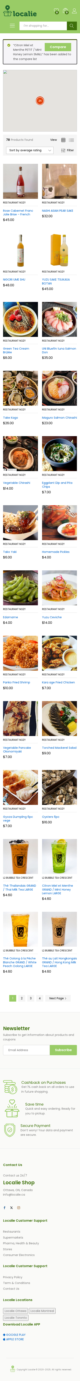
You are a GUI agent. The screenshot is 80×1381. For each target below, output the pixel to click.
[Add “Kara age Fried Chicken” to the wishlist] (68, 668)
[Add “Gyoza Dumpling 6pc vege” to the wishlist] (29, 802)
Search (72, 26)
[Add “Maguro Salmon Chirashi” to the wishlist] (68, 403)
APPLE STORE (14, 1339)
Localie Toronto (16, 1318)
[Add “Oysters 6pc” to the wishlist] (68, 802)
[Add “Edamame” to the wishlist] (29, 602)
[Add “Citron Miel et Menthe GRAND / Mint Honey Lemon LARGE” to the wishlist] (68, 871)
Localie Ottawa (15, 1311)
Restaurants (11, 1232)
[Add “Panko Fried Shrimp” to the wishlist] (29, 668)
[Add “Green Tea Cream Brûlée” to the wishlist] (29, 334)
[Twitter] (11, 1208)
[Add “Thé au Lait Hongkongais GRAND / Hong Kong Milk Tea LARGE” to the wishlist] (68, 944)
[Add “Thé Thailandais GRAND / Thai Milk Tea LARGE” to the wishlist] (29, 871)
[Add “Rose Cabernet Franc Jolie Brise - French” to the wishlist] (29, 196)
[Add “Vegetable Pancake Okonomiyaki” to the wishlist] (29, 733)
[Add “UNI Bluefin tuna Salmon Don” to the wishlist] (68, 334)
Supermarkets (13, 1237)
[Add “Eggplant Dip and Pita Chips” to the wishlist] (68, 468)
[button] (10, 196)
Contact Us (11, 1289)
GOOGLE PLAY (15, 1335)
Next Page (57, 998)
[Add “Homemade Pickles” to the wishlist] (68, 537)
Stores (7, 1249)
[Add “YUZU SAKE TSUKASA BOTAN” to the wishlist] (68, 265)
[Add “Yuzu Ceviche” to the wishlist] (68, 602)
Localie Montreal (42, 1311)
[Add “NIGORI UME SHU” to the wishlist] (29, 265)
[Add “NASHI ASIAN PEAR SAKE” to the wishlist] (68, 196)
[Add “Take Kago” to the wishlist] (29, 403)
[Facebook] (4, 1208)
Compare (58, 47)
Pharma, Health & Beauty (21, 1243)
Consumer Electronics (19, 1255)
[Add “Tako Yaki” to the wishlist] (29, 537)
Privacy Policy (12, 1277)
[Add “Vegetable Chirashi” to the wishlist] (29, 468)
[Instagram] (18, 1208)
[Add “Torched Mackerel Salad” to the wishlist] (68, 733)
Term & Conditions (16, 1283)
